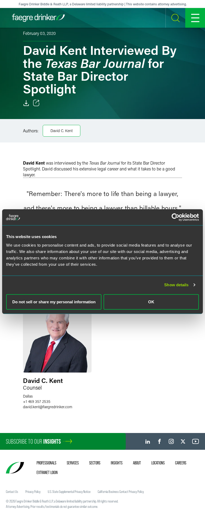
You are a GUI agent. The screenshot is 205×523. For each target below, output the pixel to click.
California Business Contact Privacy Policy (121, 491)
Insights (117, 462)
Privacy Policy (33, 491)
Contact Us (12, 491)
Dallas (28, 396)
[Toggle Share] (36, 103)
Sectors (94, 462)
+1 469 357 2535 (36, 401)
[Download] (26, 103)
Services (73, 462)
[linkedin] (147, 441)
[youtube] (195, 441)
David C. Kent (61, 130)
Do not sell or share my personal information (54, 301)
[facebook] (159, 441)
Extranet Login (47, 472)
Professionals (46, 462)
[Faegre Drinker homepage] (38, 18)
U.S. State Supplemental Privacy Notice (69, 491)
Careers (180, 462)
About (137, 462)
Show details (176, 285)
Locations (158, 462)
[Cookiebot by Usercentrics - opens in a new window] (175, 217)
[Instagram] (171, 441)
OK (151, 301)
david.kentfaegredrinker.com (47, 406)
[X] (183, 441)
